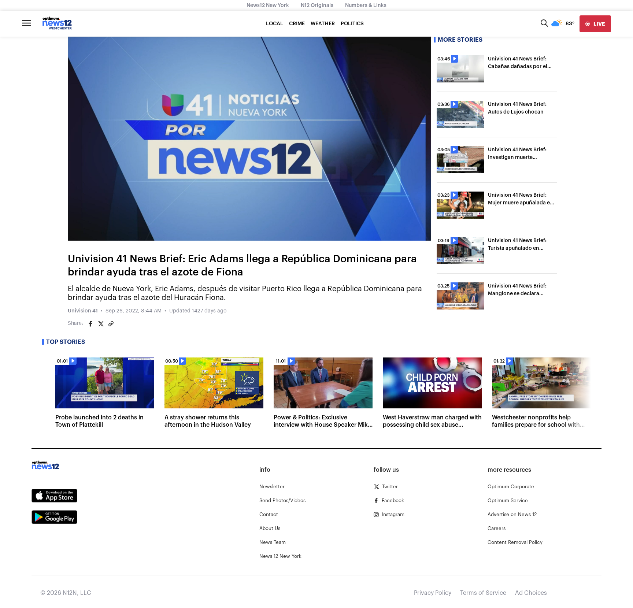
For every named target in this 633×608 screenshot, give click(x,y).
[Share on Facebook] (90, 324)
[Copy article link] (111, 324)
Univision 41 (83, 311)
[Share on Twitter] (101, 324)
